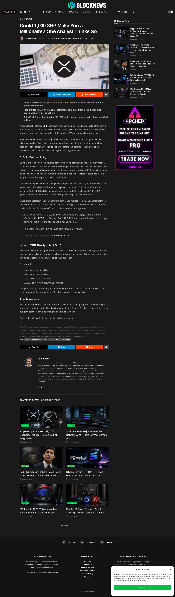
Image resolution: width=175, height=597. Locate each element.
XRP (46, 126)
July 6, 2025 (46, 38)
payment (62, 187)
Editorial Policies (87, 568)
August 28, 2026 (72, 442)
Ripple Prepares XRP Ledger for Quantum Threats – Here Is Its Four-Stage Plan (39, 435)
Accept (142, 587)
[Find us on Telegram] (25, 12)
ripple (51, 339)
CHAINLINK (72, 503)
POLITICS (86, 12)
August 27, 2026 (72, 516)
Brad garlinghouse (39, 339)
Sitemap (87, 577)
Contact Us (87, 564)
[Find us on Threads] (29, 12)
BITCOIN (47, 12)
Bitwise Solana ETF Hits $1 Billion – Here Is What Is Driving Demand (142, 77)
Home (22, 19)
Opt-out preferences (135, 593)
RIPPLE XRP (90, 38)
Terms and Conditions (87, 571)
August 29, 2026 (26, 442)
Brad (41, 191)
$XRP (41, 218)
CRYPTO (59, 12)
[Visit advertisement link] (134, 137)
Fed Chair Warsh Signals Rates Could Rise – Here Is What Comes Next (142, 64)
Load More (64, 525)
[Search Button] (133, 12)
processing (74, 250)
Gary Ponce (33, 38)
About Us (87, 561)
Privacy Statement (149, 593)
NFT (112, 12)
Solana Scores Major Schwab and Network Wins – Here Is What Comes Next (86, 435)
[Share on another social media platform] (106, 94)
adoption (103, 304)
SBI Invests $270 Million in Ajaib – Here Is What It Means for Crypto (142, 91)
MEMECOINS (101, 12)
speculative (28, 288)
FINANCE (73, 12)
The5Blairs (66, 339)
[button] (170, 569)
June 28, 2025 (61, 235)
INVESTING (72, 38)
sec (57, 339)
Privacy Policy (87, 574)
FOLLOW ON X (9, 12)
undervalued (31, 143)
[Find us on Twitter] (21, 12)
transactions (40, 170)
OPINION (122, 12)
